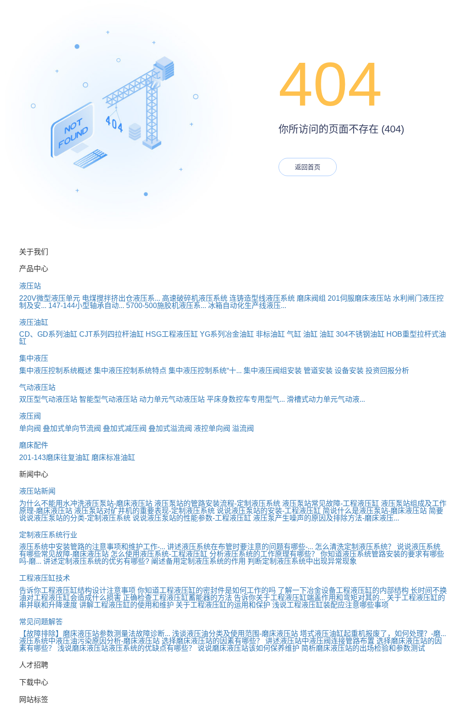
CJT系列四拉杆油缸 (111, 334)
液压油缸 (33, 322)
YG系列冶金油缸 (227, 334)
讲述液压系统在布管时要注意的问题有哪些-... (240, 547)
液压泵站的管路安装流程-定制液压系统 (217, 503)
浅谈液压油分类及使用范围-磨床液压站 (235, 633)
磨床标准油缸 (113, 457)
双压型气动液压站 (48, 399)
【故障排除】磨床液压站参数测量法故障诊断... (94, 633)
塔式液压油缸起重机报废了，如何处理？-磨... (373, 633)
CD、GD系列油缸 (48, 334)
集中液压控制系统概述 (55, 370)
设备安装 (349, 370)
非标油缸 (270, 334)
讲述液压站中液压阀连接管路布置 (320, 641)
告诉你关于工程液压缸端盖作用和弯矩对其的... (309, 598)
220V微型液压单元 (49, 298)
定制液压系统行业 (48, 535)
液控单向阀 (212, 428)
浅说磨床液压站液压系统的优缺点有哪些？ (126, 648)
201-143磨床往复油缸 (54, 457)
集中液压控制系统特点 (130, 370)
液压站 (30, 286)
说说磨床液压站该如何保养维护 (248, 648)
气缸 (294, 334)
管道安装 (318, 370)
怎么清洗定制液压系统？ (355, 547)
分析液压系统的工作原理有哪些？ (264, 554)
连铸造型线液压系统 (262, 298)
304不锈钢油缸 (360, 334)
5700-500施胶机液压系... (166, 305)
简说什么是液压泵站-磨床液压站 (375, 511)
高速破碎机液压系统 (195, 298)
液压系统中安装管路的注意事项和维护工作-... (92, 547)
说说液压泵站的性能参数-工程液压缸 (191, 518)
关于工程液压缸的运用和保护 (223, 605)
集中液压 (33, 358)
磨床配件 (33, 445)
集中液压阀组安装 (272, 370)
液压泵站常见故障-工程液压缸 (330, 503)
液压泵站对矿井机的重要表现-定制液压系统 (144, 511)
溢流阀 (243, 428)
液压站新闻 (37, 491)
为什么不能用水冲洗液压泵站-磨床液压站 (85, 503)
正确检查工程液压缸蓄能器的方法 (177, 598)
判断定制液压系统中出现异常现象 (302, 561)
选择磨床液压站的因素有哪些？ (212, 641)
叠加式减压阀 (125, 428)
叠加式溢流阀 (170, 428)
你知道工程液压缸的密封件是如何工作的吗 (206, 590)
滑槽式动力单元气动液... (326, 399)
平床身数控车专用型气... (246, 399)
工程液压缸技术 (44, 578)
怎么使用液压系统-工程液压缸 (159, 554)
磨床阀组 (311, 298)
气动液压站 (37, 387)
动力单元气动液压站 (172, 399)
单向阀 (30, 428)
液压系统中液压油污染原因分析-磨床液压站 (89, 641)
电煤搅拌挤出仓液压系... (121, 298)
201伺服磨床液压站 (359, 298)
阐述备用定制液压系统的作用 (198, 561)
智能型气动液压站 (108, 399)
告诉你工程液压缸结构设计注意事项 (77, 590)
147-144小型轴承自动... (86, 305)
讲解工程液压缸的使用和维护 (126, 605)
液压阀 (30, 416)
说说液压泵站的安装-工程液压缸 (269, 511)
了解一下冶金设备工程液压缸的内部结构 (343, 590)
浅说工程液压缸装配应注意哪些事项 (330, 605)
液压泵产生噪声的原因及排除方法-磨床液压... (326, 518)
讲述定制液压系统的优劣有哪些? (96, 561)
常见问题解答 (41, 622)
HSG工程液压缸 (172, 334)
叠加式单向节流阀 (72, 428)
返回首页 (307, 167)
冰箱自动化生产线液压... (247, 305)
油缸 (310, 334)
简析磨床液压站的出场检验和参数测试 (363, 648)
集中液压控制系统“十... (205, 370)
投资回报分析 (387, 370)
